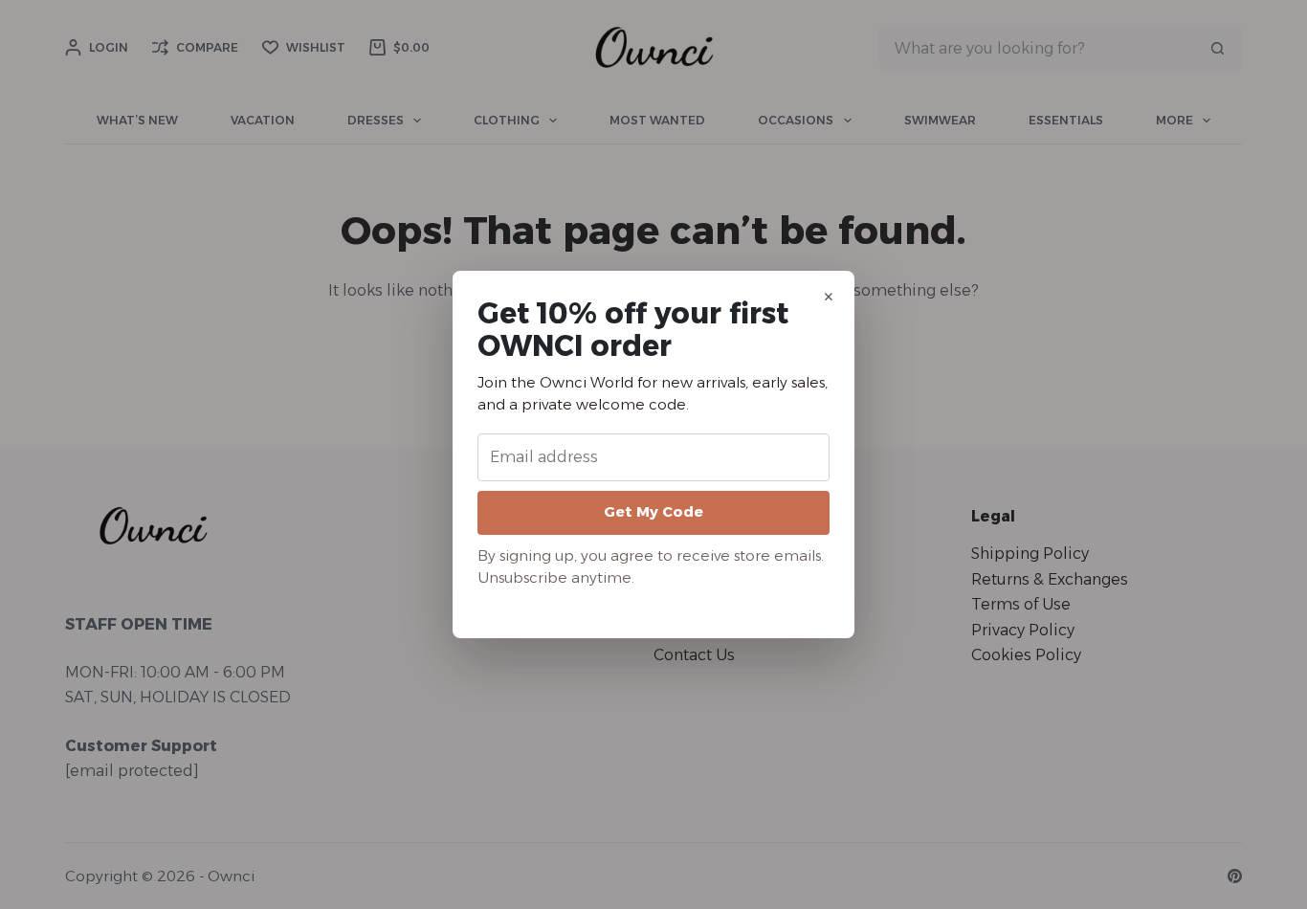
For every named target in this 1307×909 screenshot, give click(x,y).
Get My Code (653, 511)
